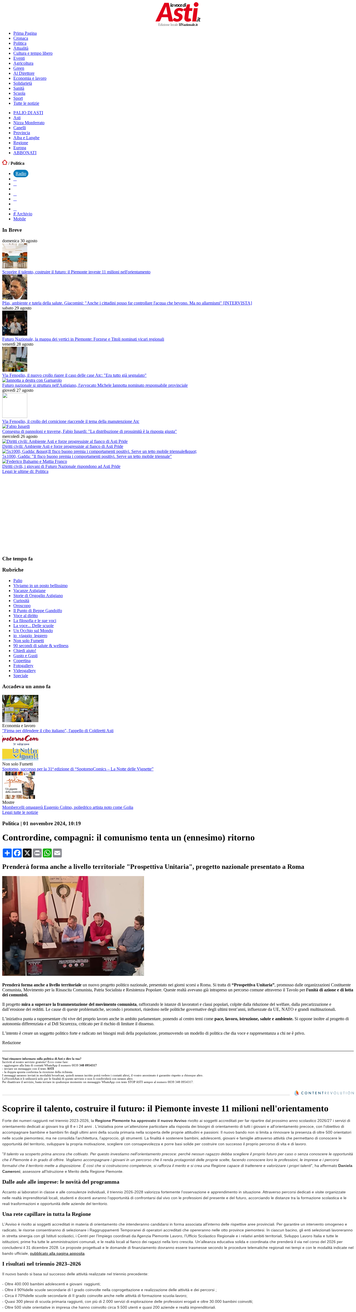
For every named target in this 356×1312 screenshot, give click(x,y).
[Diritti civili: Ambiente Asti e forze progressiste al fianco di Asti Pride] (65, 441)
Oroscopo (22, 605)
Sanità (18, 88)
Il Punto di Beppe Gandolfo (37, 610)
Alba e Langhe (26, 137)
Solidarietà (22, 83)
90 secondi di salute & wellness (40, 645)
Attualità (20, 48)
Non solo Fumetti (28, 640)
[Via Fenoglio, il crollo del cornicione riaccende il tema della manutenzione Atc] (14, 416)
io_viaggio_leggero (30, 635)
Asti (17, 117)
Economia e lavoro (29, 78)
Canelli (19, 127)
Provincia (21, 132)
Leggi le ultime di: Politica (25, 471)
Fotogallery (23, 665)
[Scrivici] (15, 208)
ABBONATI (24, 152)
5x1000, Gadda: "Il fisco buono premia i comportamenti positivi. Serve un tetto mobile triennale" (87, 456)
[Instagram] (15, 183)
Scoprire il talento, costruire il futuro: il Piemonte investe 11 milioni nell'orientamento (76, 272)
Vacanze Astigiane (29, 590)
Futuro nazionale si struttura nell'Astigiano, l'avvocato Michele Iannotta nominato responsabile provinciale (95, 385)
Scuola (19, 93)
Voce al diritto (25, 615)
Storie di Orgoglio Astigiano (38, 595)
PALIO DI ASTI (28, 112)
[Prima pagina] (4, 163)
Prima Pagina (25, 33)
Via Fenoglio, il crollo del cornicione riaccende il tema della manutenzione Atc (70, 421)
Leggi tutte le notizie (20, 812)
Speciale (20, 675)
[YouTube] (15, 193)
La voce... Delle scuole (33, 625)
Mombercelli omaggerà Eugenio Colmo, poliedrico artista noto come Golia (67, 807)
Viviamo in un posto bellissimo (40, 585)
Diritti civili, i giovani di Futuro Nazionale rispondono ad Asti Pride (61, 466)
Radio (21, 173)
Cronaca (20, 38)
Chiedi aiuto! (24, 650)
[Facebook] (15, 178)
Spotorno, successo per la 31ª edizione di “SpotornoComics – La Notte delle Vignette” (78, 769)
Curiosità (21, 600)
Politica (19, 43)
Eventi (19, 58)
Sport (18, 98)
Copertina (22, 660)
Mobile (19, 218)
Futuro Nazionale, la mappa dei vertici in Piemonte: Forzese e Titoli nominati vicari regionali (83, 339)
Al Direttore (23, 73)
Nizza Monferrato (28, 122)
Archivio (24, 213)
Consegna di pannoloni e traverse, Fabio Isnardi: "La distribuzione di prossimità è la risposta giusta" (89, 431)
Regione (20, 142)
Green (18, 68)
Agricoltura (23, 63)
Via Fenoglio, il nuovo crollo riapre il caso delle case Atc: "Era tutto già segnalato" (74, 375)
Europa (19, 147)
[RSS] (15, 198)
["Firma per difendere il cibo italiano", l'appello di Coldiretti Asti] (20, 720)
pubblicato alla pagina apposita (57, 1253)
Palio (17, 580)
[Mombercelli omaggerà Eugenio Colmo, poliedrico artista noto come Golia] (20, 797)
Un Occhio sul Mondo (33, 630)
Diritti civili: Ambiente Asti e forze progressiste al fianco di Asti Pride (62, 446)
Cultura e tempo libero (33, 53)
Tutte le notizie (26, 103)
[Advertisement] (44, 514)
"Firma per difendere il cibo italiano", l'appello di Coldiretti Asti (57, 730)
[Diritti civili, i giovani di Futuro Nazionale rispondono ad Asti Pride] (34, 461)
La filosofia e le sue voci (34, 620)
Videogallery (24, 670)
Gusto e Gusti (25, 655)
